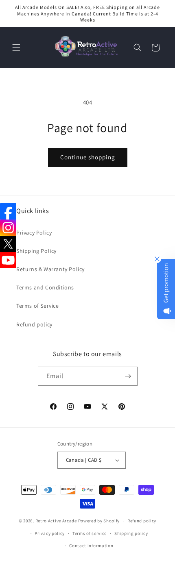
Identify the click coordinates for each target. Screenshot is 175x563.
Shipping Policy (36, 250)
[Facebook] (8, 211)
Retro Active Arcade (56, 521)
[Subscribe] (128, 376)
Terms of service (89, 533)
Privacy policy (50, 533)
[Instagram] (8, 228)
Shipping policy (131, 533)
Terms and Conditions (45, 287)
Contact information (91, 545)
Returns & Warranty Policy (50, 269)
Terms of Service (37, 305)
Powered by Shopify (99, 521)
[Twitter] (8, 244)
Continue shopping (87, 157)
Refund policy (34, 324)
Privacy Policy (34, 232)
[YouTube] (8, 260)
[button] (16, 48)
